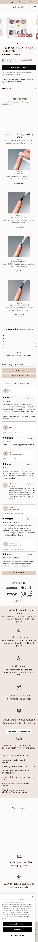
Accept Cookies (17, 924)
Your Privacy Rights (17, 935)
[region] (19, 2)
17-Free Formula (26, 60)
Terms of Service (17, 917)
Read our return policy (19, 887)
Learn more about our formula (19, 731)
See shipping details (19, 865)
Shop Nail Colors (19, 271)
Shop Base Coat (19, 227)
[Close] (32, 896)
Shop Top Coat (19, 315)
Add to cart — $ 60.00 (19, 67)
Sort (15, 383)
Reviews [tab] (7, 365)
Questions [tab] (19, 365)
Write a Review (24, 376)
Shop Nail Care (19, 183)
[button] (19, 335)
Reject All (17, 930)
